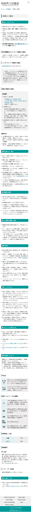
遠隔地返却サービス (23, 176)
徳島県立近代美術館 (9, 504)
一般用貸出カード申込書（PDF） (13, 99)
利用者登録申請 (6, 66)
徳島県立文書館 (21, 497)
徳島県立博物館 (9, 499)
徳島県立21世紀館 (21, 499)
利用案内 (8, 9)
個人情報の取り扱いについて (15, 510)
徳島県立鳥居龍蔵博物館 (9, 502)
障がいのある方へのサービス (14, 486)
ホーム (3, 9)
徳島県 (21, 502)
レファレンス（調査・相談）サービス (12, 343)
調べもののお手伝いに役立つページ (11, 347)
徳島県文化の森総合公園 (9, 497)
